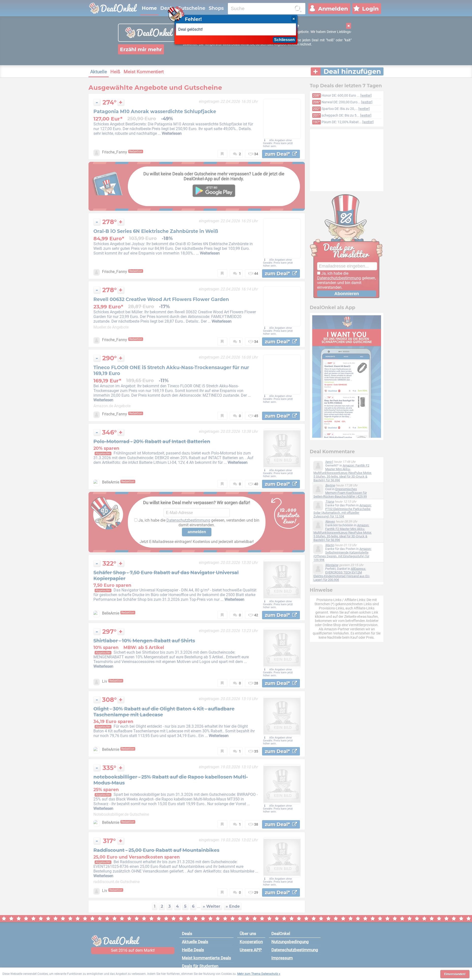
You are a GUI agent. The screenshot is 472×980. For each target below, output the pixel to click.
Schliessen (284, 40)
